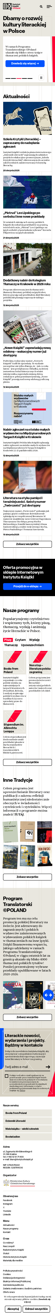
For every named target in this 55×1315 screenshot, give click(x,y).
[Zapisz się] (46, 1066)
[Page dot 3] (18, 78)
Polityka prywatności (13, 1270)
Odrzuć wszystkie (36, 1309)
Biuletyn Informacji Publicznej (17, 1281)
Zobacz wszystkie (27, 544)
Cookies (7, 1274)
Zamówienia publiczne (13, 1285)
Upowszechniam (32, 645)
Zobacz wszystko (27, 877)
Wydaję (34, 640)
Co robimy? (8, 1242)
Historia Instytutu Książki (14, 1257)
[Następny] (51, 995)
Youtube (7, 1211)
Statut (6, 1253)
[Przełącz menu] (49, 6)
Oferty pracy (9, 1292)
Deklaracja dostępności (14, 1277)
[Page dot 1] (8, 78)
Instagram (8, 1203)
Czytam (20, 640)
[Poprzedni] (45, 995)
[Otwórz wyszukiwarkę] (41, 6)
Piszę (8, 640)
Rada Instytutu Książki (13, 1249)
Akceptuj (13, 1309)
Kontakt (7, 1232)
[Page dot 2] (13, 78)
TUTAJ (19, 814)
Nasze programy (10, 1228)
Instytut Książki (11, 7)
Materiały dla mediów (13, 1260)
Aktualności (8, 1225)
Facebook (7, 1200)
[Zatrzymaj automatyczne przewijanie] (41, 77)
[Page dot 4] (24, 78)
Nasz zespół (8, 1246)
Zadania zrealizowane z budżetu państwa (22, 1288)
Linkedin (7, 1214)
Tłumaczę (11, 645)
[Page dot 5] (30, 78)
